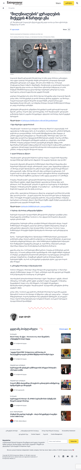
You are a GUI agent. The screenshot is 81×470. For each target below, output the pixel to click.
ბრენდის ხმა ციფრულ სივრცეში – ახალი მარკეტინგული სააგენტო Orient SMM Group (33, 415)
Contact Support (35, 434)
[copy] (69, 29)
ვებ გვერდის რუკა (23, 434)
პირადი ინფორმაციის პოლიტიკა (50, 430)
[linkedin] (63, 456)
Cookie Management (56, 434)
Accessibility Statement (68, 430)
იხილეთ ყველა (63, 329)
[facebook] (54, 456)
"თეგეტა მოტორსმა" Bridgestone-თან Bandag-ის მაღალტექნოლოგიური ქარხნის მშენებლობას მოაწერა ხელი (32, 353)
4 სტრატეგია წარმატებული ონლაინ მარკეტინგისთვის (39, 120)
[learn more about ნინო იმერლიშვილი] (11, 421)
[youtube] (68, 456)
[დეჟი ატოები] (14, 317)
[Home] (3, 8)
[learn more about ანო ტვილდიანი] (11, 390)
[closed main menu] (4, 3)
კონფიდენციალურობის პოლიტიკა (30, 430)
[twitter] (59, 456)
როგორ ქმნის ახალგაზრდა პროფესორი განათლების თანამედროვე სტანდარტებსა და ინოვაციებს (34, 384)
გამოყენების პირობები (12, 430)
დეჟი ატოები (15, 29)
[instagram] (72, 456)
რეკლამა (45, 434)
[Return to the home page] (14, 3)
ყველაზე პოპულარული (24, 329)
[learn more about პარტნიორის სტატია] (11, 343)
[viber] (76, 456)
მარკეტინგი (12, 8)
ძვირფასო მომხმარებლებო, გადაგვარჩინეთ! (36, 206)
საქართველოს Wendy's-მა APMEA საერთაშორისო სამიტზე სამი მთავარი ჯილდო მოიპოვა (33, 400)
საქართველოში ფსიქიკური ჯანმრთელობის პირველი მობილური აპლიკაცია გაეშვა (33, 369)
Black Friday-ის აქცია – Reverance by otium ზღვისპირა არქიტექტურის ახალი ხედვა (30, 338)
